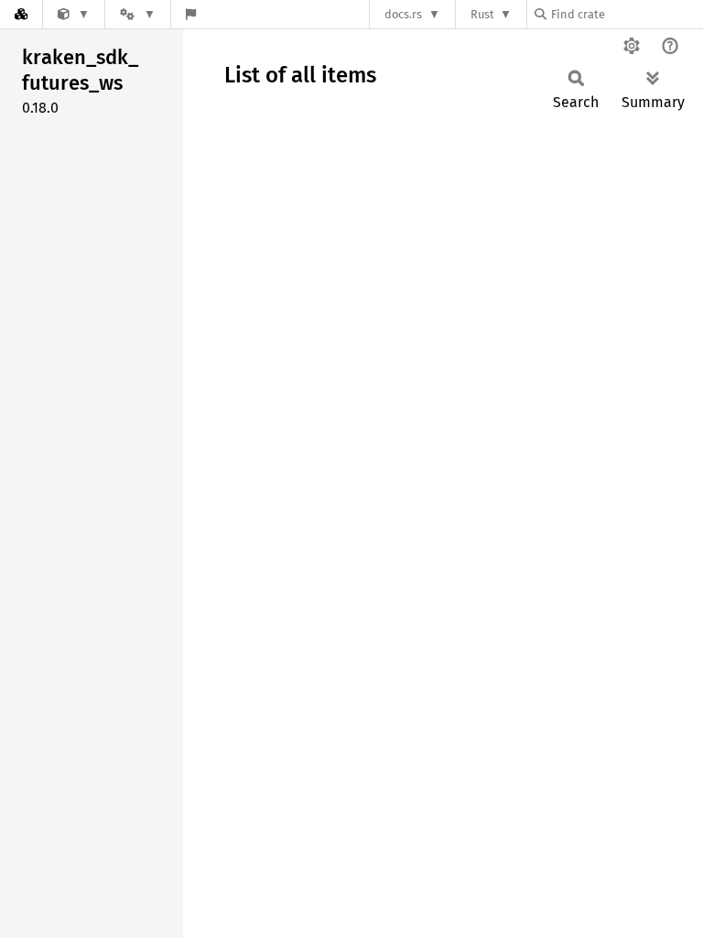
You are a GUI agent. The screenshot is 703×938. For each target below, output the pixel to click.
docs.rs (403, 14)
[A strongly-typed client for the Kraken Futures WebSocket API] (73, 14)
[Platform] (137, 14)
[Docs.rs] (21, 14)
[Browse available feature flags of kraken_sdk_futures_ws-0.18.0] (191, 14)
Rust (482, 14)
